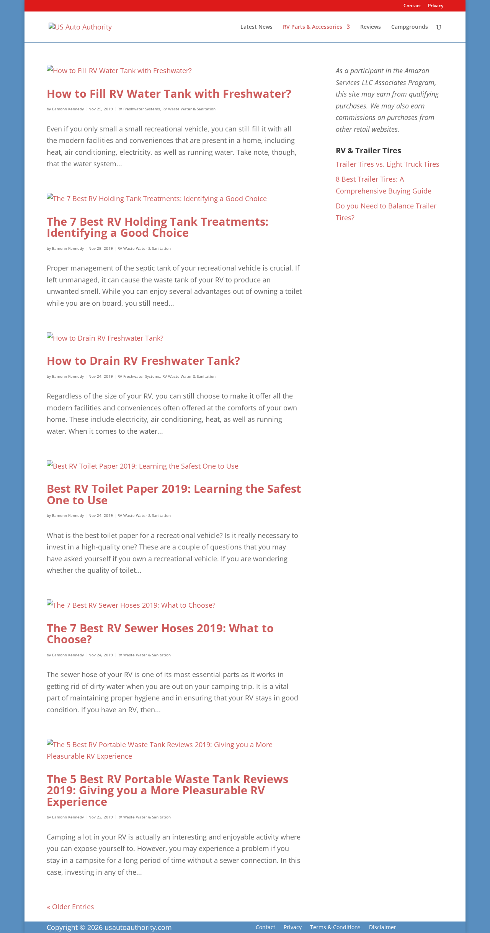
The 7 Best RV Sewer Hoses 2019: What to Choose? (160, 633)
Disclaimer (382, 928)
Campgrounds (409, 27)
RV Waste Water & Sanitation (189, 109)
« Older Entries (70, 906)
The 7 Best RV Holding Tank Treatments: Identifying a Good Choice (157, 227)
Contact (412, 6)
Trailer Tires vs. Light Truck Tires (387, 164)
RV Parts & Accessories (312, 27)
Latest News (256, 27)
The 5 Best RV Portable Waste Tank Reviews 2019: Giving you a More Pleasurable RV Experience (167, 790)
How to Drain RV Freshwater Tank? (143, 360)
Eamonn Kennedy (68, 109)
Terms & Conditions (335, 928)
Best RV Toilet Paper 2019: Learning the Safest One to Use (174, 494)
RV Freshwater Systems (139, 109)
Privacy (435, 6)
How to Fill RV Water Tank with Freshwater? (169, 93)
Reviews (370, 27)
